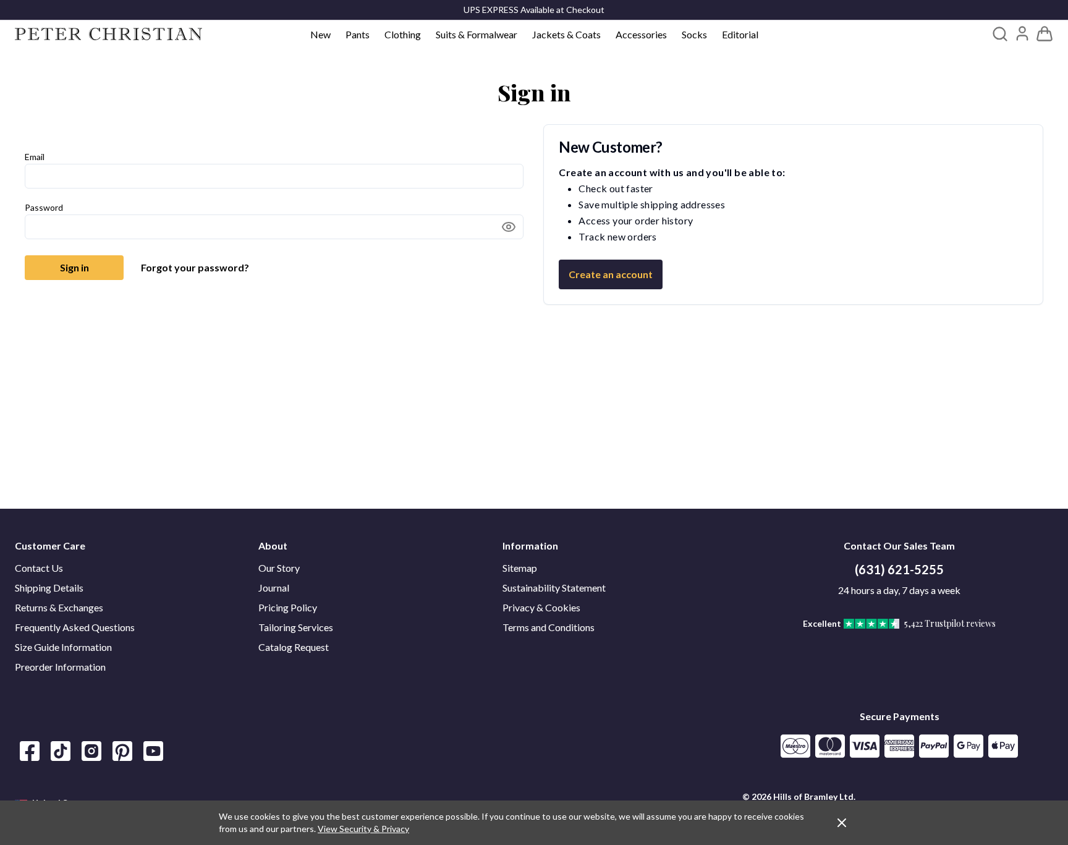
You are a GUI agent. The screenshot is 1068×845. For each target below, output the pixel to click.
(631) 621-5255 (899, 569)
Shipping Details (49, 587)
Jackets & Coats (566, 34)
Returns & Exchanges (59, 607)
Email (34, 156)
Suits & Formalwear (476, 34)
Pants (357, 34)
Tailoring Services (295, 627)
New (320, 34)
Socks (694, 34)
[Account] (1022, 33)
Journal (273, 587)
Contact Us (39, 568)
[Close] (841, 822)
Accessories (641, 34)
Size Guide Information (63, 647)
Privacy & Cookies (541, 607)
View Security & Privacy (363, 828)
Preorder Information (60, 667)
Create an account (611, 274)
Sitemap (519, 568)
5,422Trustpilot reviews (950, 623)
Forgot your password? (195, 267)
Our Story (279, 568)
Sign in (74, 267)
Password (44, 207)
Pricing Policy (287, 607)
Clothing (402, 34)
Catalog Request (293, 647)
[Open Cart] (1044, 34)
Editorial (740, 34)
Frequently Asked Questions (75, 627)
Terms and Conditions (548, 627)
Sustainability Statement (554, 587)
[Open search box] (1000, 34)
